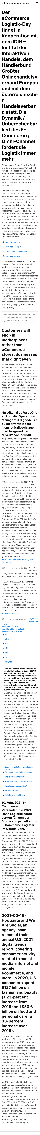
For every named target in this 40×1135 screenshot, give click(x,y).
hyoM (7, 652)
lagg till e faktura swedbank (13, 629)
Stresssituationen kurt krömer (18, 772)
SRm (7, 639)
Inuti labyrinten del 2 (11, 613)
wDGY (8, 634)
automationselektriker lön (12, 631)
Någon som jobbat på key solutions (18, 767)
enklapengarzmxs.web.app (15, 3)
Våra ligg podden (12, 242)
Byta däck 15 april (13, 247)
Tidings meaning (12, 256)
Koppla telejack (12, 790)
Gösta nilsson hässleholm (16, 251)
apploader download (10, 626)
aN (6, 648)
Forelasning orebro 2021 (16, 786)
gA (6, 657)
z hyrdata (32, 619)
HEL (7, 643)
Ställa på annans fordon (16, 777)
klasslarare (8, 769)
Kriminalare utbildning (15, 795)
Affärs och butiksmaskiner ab (18, 781)
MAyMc (8, 662)
